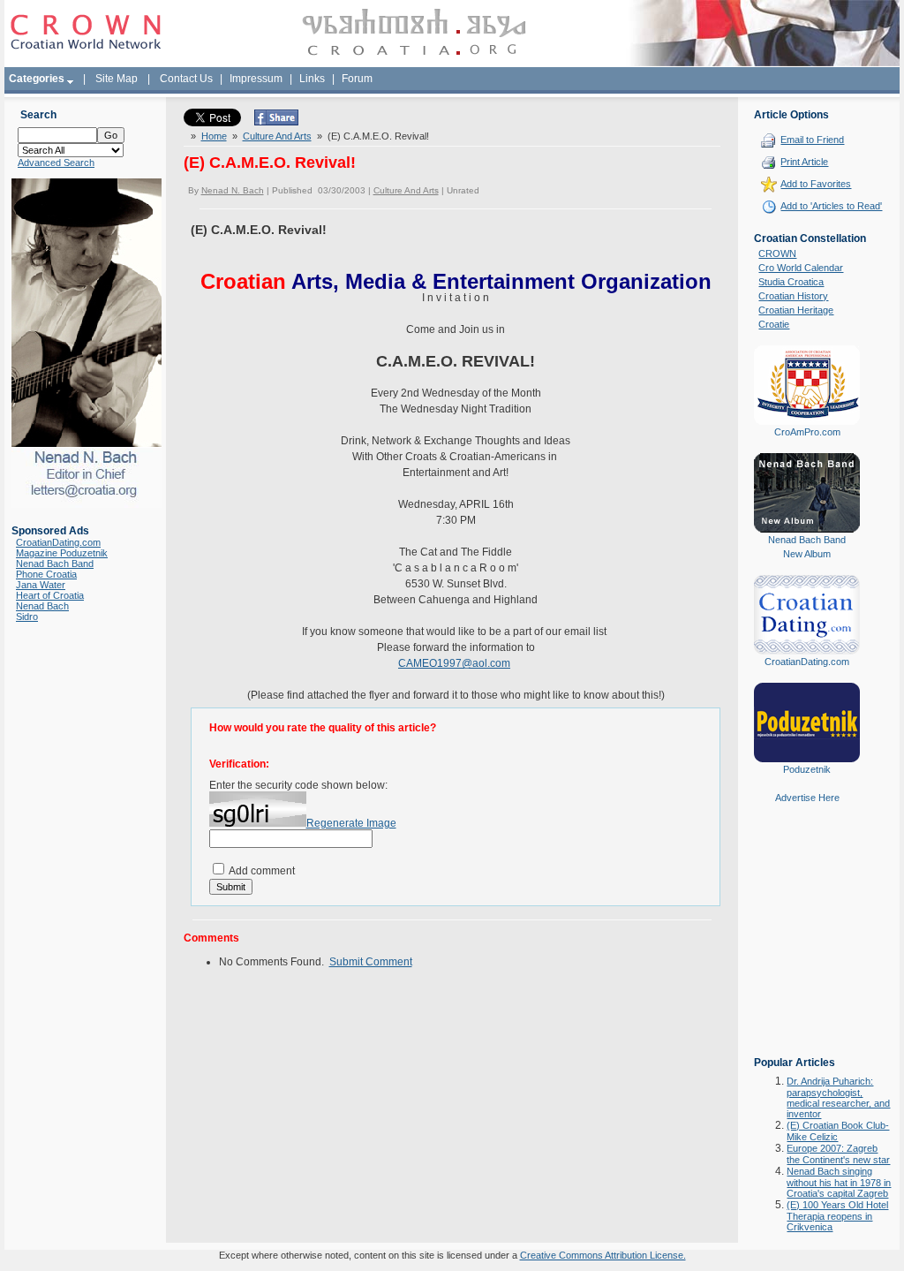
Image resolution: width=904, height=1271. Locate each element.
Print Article (804, 161)
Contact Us (186, 78)
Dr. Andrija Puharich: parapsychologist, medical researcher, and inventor (838, 1097)
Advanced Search (56, 162)
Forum (357, 78)
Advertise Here (807, 797)
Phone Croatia (46, 574)
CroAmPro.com (807, 432)
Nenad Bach (42, 606)
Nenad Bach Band (55, 563)
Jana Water (40, 584)
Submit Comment (370, 962)
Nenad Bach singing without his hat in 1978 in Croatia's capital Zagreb (839, 1182)
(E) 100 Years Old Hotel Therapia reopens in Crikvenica (837, 1215)
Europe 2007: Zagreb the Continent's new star (838, 1154)
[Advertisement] (807, 942)
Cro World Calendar (800, 267)
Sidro (27, 616)
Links (312, 78)
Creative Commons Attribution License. (603, 1255)
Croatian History (793, 296)
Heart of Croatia (50, 595)
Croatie (773, 324)
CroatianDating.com (58, 542)
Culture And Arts (277, 136)
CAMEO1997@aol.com (454, 663)
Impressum (256, 78)
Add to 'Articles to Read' (831, 205)
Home (214, 136)
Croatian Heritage (795, 310)
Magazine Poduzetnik (62, 553)
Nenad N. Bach (232, 190)
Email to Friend (812, 139)
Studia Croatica (791, 281)
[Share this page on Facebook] (276, 122)
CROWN (777, 253)
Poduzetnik (807, 769)
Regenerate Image (351, 823)
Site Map (116, 78)
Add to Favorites (815, 183)
